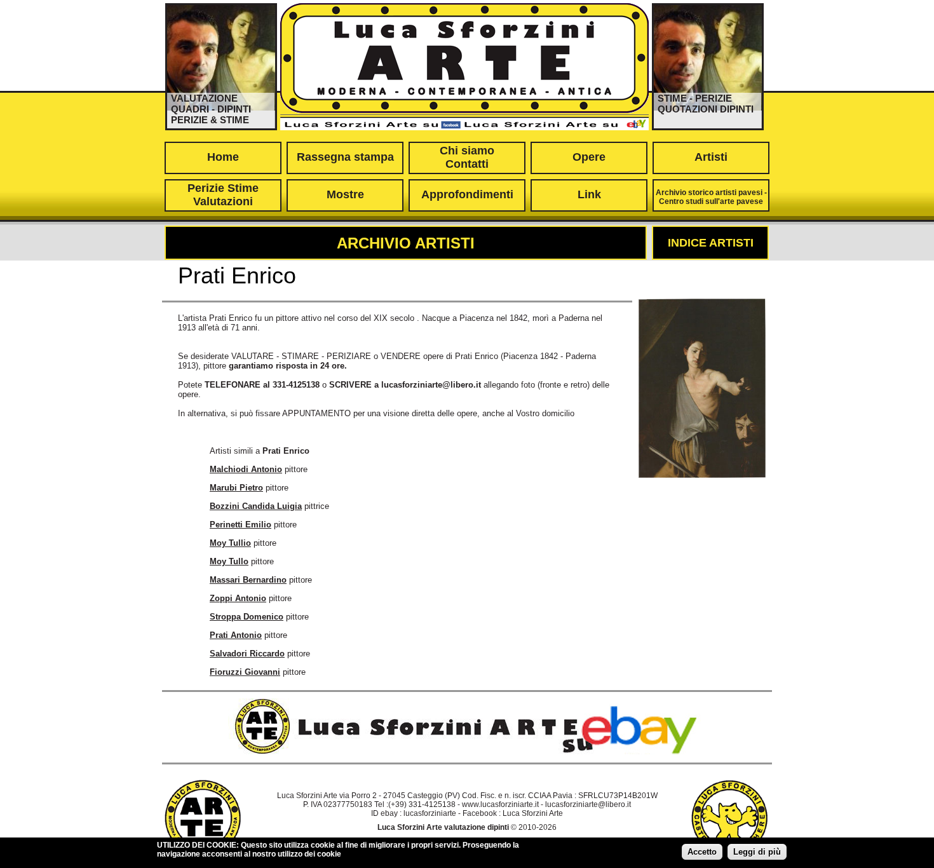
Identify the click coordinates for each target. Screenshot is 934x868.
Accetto (702, 852)
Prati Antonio (236, 635)
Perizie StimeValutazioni (223, 195)
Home (223, 157)
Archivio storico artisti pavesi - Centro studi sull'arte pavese (711, 197)
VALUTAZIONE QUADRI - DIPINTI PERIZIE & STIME (211, 109)
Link (589, 194)
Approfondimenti (467, 194)
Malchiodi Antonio (246, 469)
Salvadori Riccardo (247, 653)
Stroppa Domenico (246, 616)
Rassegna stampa (345, 157)
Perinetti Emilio (240, 524)
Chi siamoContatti (467, 157)
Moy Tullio (230, 543)
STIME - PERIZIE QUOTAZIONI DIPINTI (706, 103)
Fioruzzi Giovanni (245, 672)
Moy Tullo (229, 561)
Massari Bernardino (248, 580)
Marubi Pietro (236, 487)
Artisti (711, 157)
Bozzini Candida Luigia (256, 506)
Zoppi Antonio (238, 598)
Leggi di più (757, 852)
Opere (589, 157)
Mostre (345, 194)
